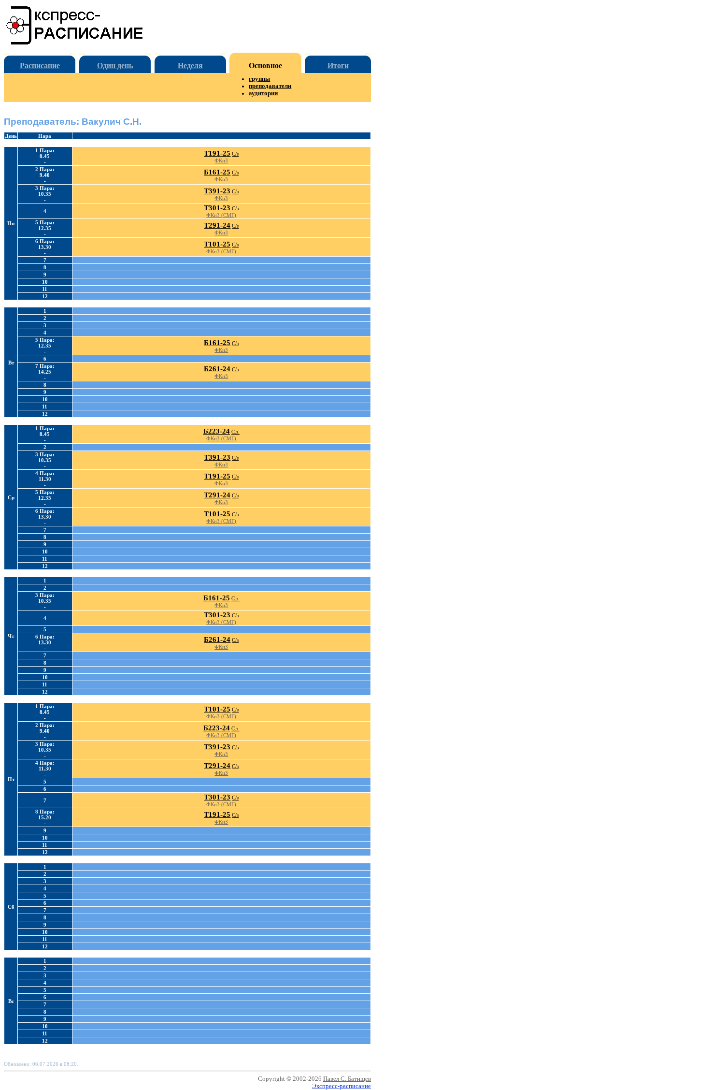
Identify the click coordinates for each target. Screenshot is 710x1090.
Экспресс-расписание (341, 1086)
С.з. (235, 432)
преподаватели (270, 86)
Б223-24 (216, 431)
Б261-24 (217, 369)
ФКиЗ (221, 160)
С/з (235, 154)
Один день (115, 65)
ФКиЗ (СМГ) (221, 215)
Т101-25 (217, 244)
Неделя (190, 65)
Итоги (338, 65)
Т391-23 (217, 191)
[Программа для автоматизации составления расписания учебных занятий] (75, 43)
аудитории (263, 93)
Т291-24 (217, 225)
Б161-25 (217, 172)
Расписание (40, 65)
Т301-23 (217, 208)
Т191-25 (217, 153)
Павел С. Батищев (347, 1078)
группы (259, 78)
